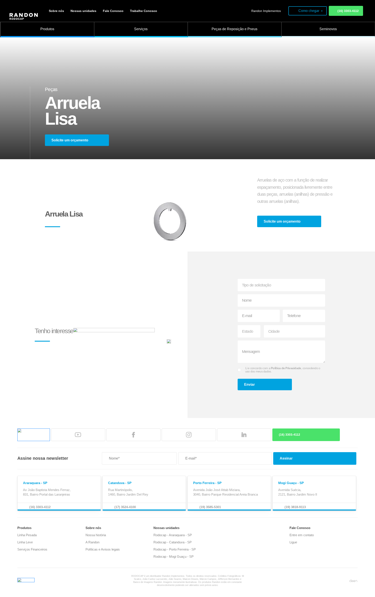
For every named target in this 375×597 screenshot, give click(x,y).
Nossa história (96, 535)
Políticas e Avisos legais (103, 549)
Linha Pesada (27, 535)
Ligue (293, 542)
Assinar (286, 458)
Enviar (249, 384)
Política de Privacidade (286, 368)
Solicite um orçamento (69, 140)
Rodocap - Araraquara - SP (172, 535)
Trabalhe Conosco (143, 11)
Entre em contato (301, 535)
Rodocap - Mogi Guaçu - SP (173, 556)
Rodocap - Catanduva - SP (172, 542)
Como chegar (309, 11)
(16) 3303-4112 (348, 11)
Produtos (24, 528)
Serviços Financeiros (32, 549)
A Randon (92, 542)
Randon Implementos (266, 11)
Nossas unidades (83, 11)
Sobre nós (56, 11)
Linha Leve (25, 542)
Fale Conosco (113, 11)
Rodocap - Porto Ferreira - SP (174, 549)
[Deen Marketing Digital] (353, 580)
